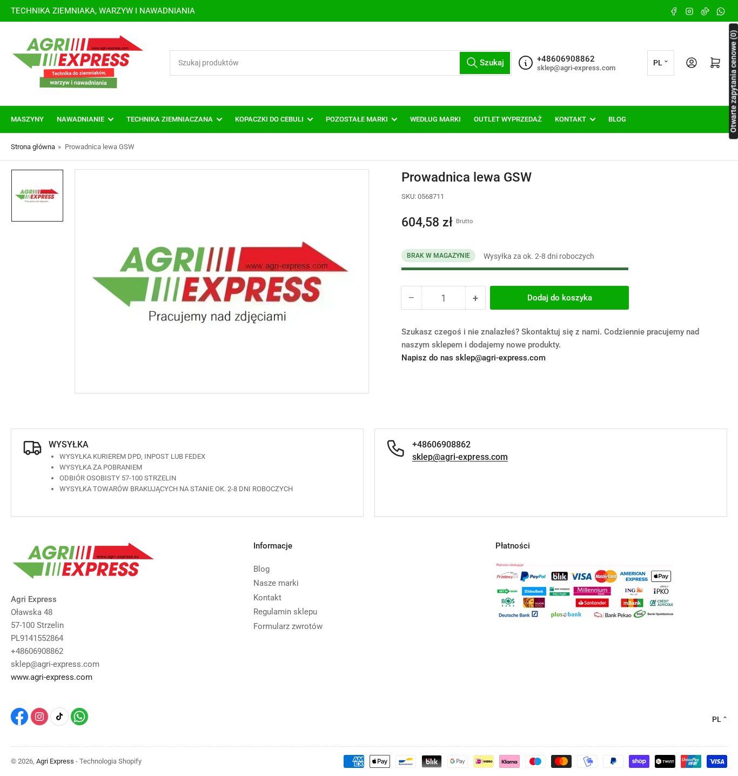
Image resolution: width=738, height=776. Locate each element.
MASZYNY (27, 119)
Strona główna (33, 147)
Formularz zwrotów (288, 626)
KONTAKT (570, 119)
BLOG (617, 119)
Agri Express (55, 761)
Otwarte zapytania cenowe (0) (733, 81)
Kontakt (267, 598)
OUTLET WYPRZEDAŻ (508, 119)
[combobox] (341, 63)
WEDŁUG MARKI (435, 119)
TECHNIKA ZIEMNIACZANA (169, 119)
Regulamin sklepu (285, 612)
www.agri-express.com (51, 677)
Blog (261, 569)
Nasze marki (276, 583)
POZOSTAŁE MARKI (357, 119)
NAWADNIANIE (80, 119)
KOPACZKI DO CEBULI (269, 119)
